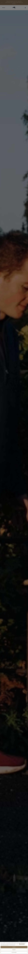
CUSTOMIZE (14, 952)
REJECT (14, 949)
